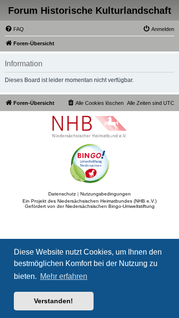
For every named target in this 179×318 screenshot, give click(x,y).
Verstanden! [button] (53, 301)
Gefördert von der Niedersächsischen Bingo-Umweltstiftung (90, 206)
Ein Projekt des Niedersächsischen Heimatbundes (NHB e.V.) (89, 201)
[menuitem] (14, 29)
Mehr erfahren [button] (63, 276)
